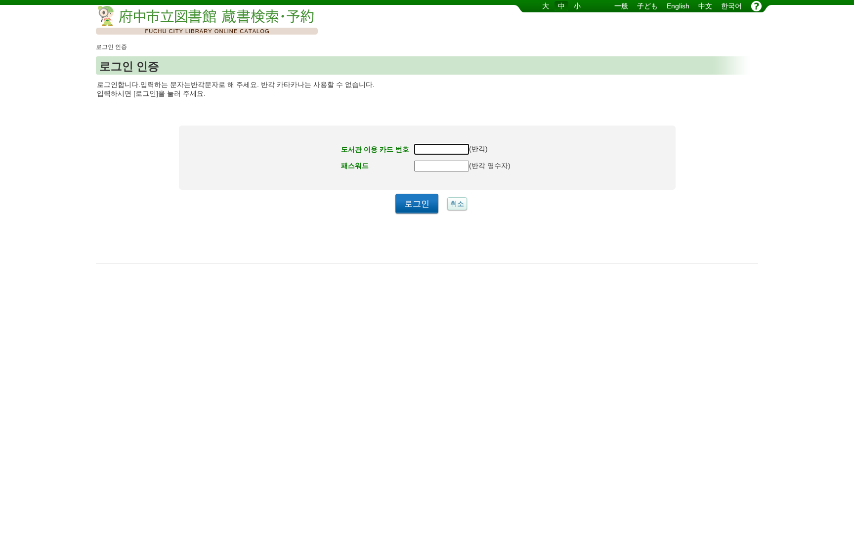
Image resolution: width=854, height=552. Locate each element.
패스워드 (355, 166)
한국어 (731, 6)
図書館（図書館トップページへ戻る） (199, 21)
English (678, 6)
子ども (647, 6)
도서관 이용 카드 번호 (375, 149)
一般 (621, 6)
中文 (705, 6)
